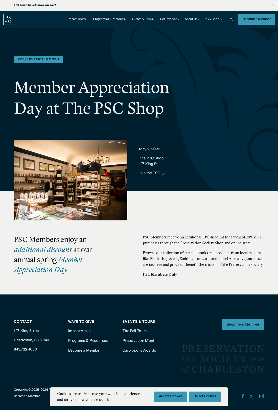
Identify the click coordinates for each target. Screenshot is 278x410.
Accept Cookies (170, 396)
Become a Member (257, 19)
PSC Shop (212, 19)
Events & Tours (142, 19)
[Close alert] (273, 5)
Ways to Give (81, 322)
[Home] (8, 19)
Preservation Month (139, 341)
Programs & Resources (109, 19)
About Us (191, 19)
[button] (231, 19)
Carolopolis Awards (139, 350)
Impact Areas (77, 19)
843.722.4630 (25, 349)
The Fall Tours (134, 331)
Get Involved (168, 19)
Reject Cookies (205, 396)
